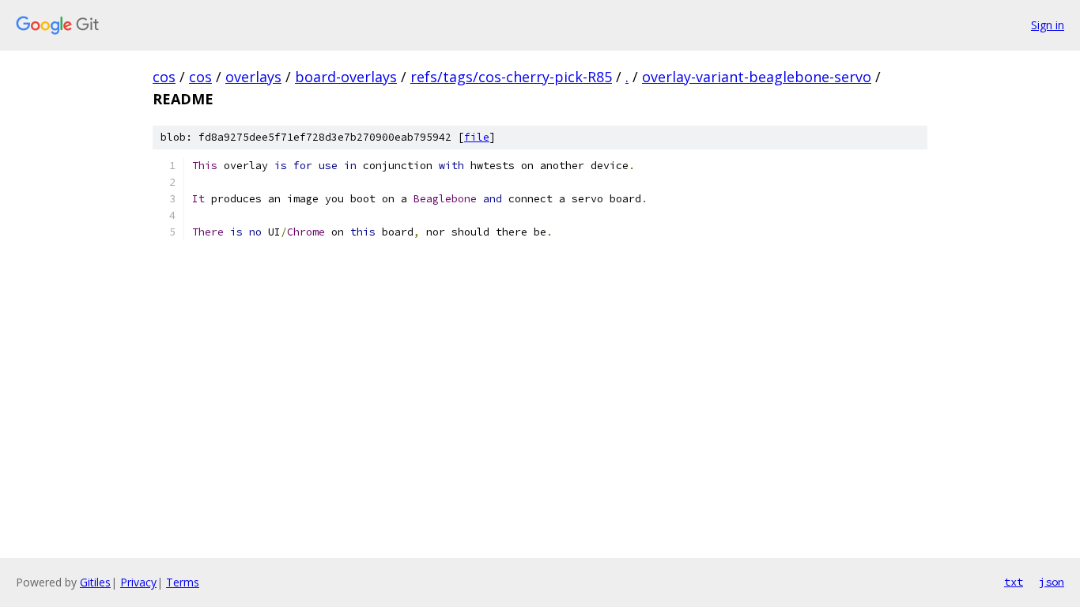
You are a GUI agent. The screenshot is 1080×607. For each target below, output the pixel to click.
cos (164, 76)
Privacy (138, 582)
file (476, 137)
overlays (253, 76)
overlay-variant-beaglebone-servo (756, 76)
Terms (182, 582)
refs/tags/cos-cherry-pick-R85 (511, 76)
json (1051, 582)
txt (1013, 582)
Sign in (1047, 24)
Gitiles (95, 582)
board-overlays (346, 76)
